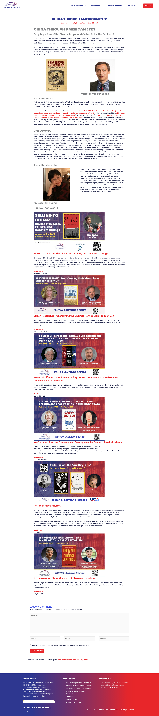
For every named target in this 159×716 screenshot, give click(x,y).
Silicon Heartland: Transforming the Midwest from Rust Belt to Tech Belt (74, 315)
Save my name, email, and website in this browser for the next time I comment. (61, 645)
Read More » (38, 271)
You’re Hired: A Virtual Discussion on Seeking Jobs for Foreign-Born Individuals (78, 442)
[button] (148, 6)
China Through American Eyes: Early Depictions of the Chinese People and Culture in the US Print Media (78, 116)
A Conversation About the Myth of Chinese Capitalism (64, 578)
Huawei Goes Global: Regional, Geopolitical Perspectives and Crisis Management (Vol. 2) (79, 112)
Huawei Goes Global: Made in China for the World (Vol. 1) (95, 111)
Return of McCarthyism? (47, 505)
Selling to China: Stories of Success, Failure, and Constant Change (71, 253)
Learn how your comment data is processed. (74, 660)
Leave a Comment (68, 23)
